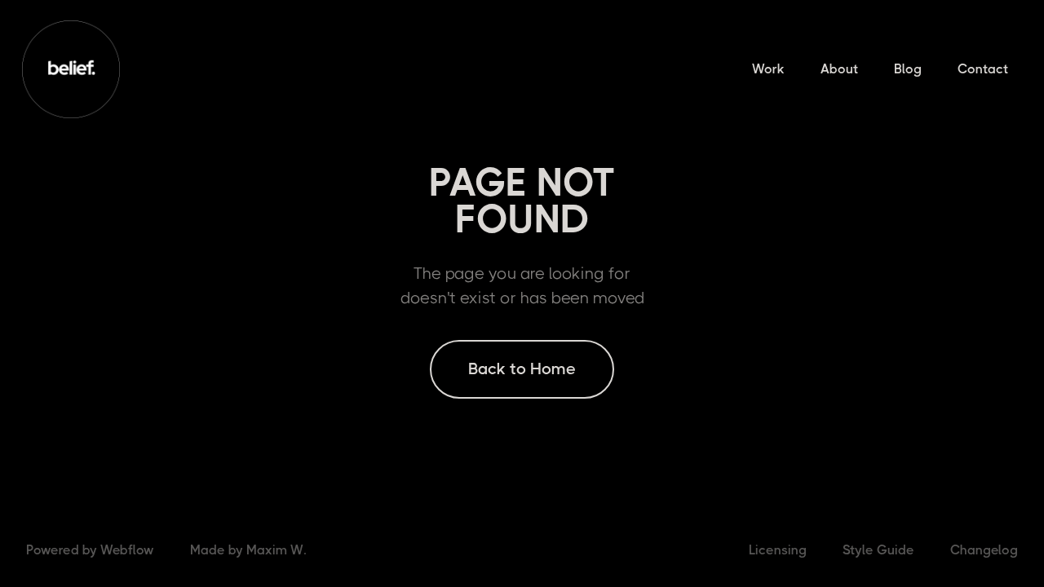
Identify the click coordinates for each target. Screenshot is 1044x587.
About (839, 69)
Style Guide (878, 550)
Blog (908, 69)
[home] (71, 69)
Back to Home (522, 369)
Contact (983, 69)
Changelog (984, 550)
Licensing (778, 550)
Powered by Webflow (90, 550)
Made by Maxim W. (248, 550)
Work (768, 69)
